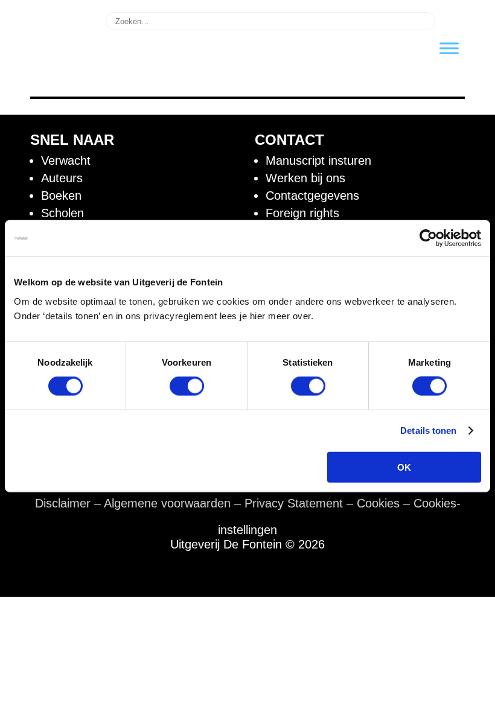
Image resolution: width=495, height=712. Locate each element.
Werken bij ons (305, 178)
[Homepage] (60, 77)
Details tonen (428, 430)
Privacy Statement (293, 503)
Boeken (61, 195)
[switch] (187, 386)
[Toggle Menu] (449, 48)
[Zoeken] (452, 20)
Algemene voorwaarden (167, 503)
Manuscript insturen (318, 160)
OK (404, 467)
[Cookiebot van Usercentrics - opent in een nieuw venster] (428, 238)
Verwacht (66, 160)
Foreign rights (302, 213)
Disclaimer (63, 503)
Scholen (62, 213)
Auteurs (62, 178)
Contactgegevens (312, 195)
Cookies (378, 503)
